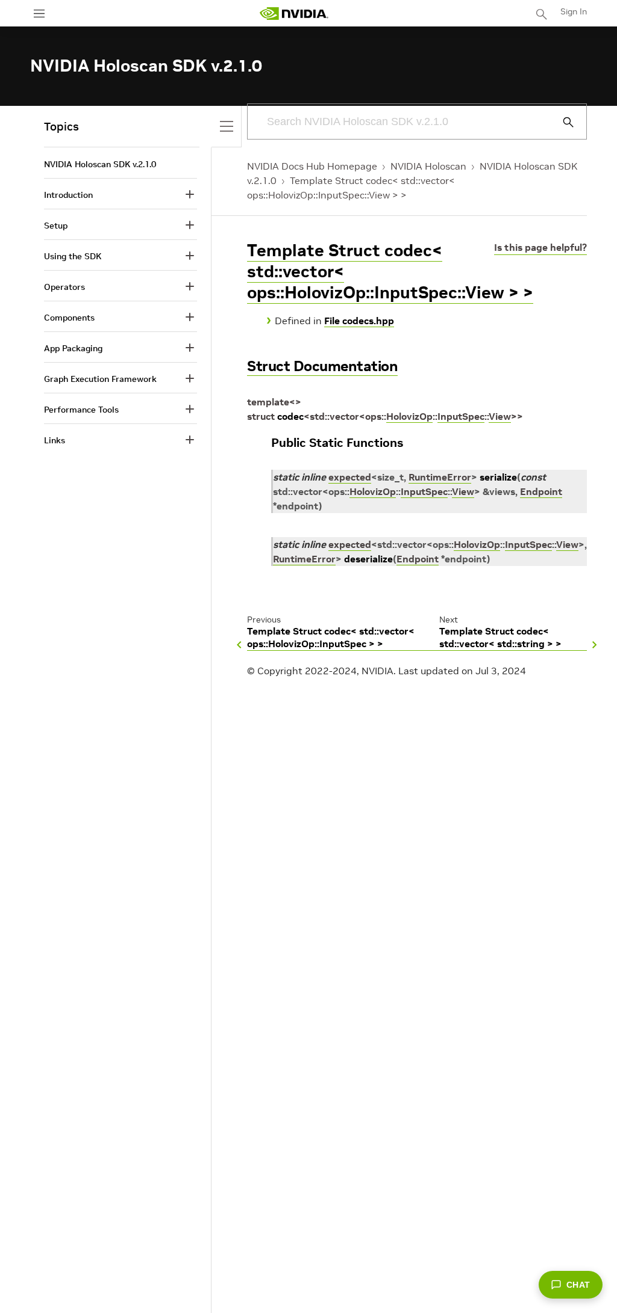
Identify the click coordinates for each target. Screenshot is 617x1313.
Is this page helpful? (540, 247)
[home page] (294, 13)
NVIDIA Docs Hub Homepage (312, 166)
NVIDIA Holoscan (428, 166)
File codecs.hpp (359, 321)
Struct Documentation (322, 366)
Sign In (573, 11)
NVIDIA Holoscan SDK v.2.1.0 (100, 164)
